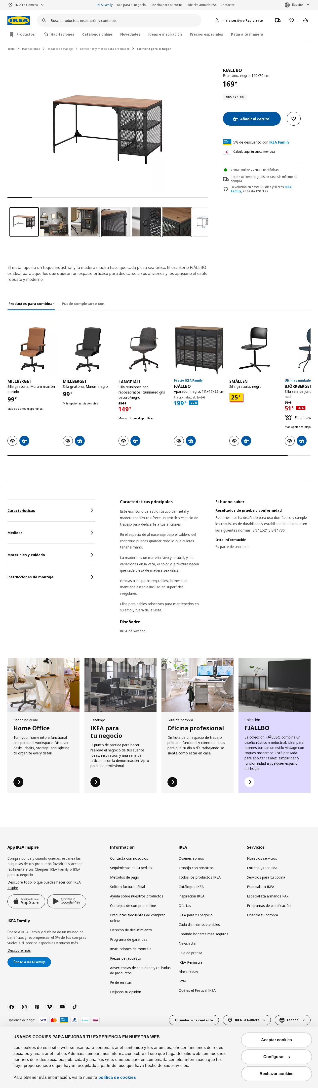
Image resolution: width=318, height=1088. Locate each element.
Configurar (273, 1057)
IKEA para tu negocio (131, 5)
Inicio (11, 48)
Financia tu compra (262, 915)
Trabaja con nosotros (196, 867)
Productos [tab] (25, 34)
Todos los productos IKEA (200, 877)
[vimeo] (49, 1007)
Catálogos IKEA (191, 886)
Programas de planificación (269, 905)
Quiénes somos (191, 858)
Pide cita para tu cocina (166, 5)
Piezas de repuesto (125, 958)
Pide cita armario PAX (202, 5)
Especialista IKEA (260, 886)
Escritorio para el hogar (154, 48)
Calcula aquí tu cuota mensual (254, 151)
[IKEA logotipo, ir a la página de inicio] (18, 20)
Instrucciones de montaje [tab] (30, 577)
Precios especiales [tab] (206, 34)
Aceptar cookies (276, 1040)
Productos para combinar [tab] (31, 303)
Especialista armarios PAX (267, 896)
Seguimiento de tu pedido (131, 867)
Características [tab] (21, 510)
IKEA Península (190, 962)
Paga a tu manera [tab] (247, 34)
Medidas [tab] (15, 532)
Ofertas (185, 905)
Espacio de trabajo (60, 48)
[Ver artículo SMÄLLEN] (254, 349)
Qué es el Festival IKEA (197, 990)
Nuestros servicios (262, 858)
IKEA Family (105, 5)
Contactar (228, 5)
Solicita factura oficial (127, 886)
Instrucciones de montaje (131, 948)
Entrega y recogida (262, 867)
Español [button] (298, 4)
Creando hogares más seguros (203, 934)
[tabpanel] (215, 569)
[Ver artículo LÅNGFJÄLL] (144, 349)
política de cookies (117, 1077)
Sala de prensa (190, 952)
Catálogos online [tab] (97, 34)
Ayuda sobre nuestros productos (136, 896)
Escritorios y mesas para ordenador (104, 48)
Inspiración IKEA (191, 896)
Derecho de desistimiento (131, 930)
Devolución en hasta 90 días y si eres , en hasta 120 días (261, 189)
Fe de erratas (121, 982)
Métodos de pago (124, 877)
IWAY (183, 981)
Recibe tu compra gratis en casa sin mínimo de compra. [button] (264, 179)
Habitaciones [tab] (62, 34)
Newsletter (188, 943)
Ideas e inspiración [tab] (165, 34)
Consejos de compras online (133, 905)
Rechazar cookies (276, 1074)
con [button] (261, 142)
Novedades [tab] (130, 34)
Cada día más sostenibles (199, 924)
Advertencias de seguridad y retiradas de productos (140, 970)
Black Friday (188, 971)
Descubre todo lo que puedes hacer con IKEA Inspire (44, 885)
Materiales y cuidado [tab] (26, 554)
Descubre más (19, 950)
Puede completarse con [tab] (83, 303)
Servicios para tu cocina (266, 877)
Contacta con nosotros (129, 858)
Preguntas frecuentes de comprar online (137, 918)
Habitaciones (31, 48)
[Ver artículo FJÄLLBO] (199, 349)
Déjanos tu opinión (125, 991)
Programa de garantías (128, 939)
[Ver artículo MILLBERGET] (32, 349)
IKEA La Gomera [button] (26, 5)
